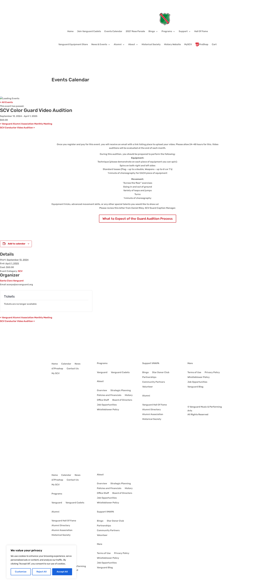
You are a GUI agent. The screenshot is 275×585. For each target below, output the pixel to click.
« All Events (6, 102)
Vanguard (102, 372)
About (131, 44)
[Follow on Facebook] (190, 396)
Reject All (41, 571)
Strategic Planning (120, 390)
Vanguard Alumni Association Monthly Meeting (26, 123)
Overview (102, 390)
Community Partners (153, 382)
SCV (20, 271)
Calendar (66, 364)
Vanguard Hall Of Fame (154, 405)
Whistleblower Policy (108, 409)
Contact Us (73, 369)
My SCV (56, 373)
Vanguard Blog (195, 387)
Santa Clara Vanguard (12, 280)
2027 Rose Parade (135, 31)
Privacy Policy (212, 372)
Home (70, 31)
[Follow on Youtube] (202, 396)
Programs (167, 31)
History (129, 395)
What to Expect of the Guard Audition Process (137, 219)
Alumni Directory (151, 409)
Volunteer (147, 387)
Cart (214, 44)
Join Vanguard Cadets (89, 31)
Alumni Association (152, 414)
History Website (172, 44)
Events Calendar (113, 31)
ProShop (203, 44)
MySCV (188, 44)
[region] (41, 562)
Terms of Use (194, 372)
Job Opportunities (107, 405)
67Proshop (57, 369)
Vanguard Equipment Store (73, 44)
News (77, 364)
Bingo (151, 31)
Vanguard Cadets (120, 372)
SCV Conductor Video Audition (17, 127)
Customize (20, 571)
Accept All (62, 571)
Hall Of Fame (201, 31)
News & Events (99, 44)
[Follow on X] (196, 396)
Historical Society (151, 44)
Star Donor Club (160, 372)
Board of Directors (122, 400)
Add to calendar (16, 243)
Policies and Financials (109, 395)
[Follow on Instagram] (209, 396)
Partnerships (149, 377)
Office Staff (103, 400)
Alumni (118, 44)
